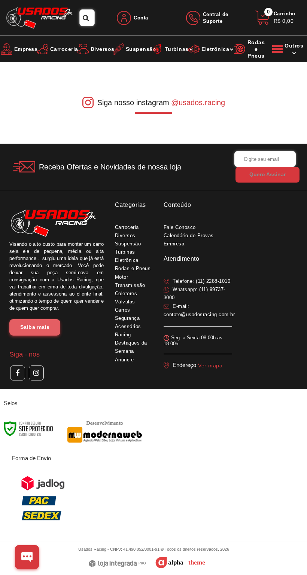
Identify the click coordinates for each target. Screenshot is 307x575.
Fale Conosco (180, 227)
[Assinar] (267, 175)
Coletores (126, 293)
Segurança (127, 318)
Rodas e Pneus (133, 268)
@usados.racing (198, 102)
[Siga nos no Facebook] (17, 373)
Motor (121, 277)
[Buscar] (86, 17)
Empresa (174, 244)
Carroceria (127, 227)
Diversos (125, 235)
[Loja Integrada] (117, 564)
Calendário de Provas (189, 235)
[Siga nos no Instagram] (36, 373)
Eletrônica (127, 260)
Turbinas (125, 252)
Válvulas (125, 302)
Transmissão (130, 285)
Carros (122, 310)
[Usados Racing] (39, 18)
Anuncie (124, 360)
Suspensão (128, 244)
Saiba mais (35, 327)
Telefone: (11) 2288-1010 (201, 281)
